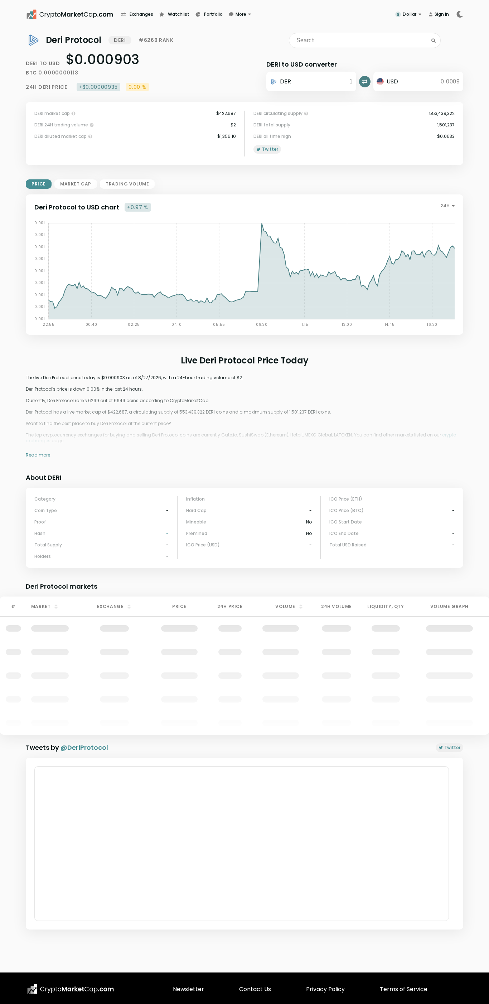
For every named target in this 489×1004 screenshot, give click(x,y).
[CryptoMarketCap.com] (73, 14)
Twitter (452, 747)
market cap (75, 184)
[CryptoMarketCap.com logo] (70, 989)
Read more (38, 455)
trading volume (127, 184)
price (39, 184)
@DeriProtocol (84, 747)
